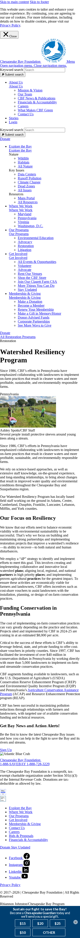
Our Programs (19, 234)
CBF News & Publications (36, 98)
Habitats (23, 162)
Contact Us (26, 114)
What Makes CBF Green (35, 110)
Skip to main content (14, 2)
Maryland (24, 214)
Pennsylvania (27, 218)
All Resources (28, 202)
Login (13, 122)
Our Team (25, 94)
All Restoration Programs (18, 337)
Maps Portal (26, 198)
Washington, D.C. (30, 226)
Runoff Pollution (29, 178)
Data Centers (27, 174)
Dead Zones (26, 186)
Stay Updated (27, 289)
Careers (23, 106)
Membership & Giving (25, 297)
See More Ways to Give (34, 325)
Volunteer (24, 266)
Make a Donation (30, 301)
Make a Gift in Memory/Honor (39, 313)
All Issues (25, 190)
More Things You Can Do (36, 285)
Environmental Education (36, 238)
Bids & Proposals (21, 836)
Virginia (23, 222)
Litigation (24, 250)
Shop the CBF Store (32, 278)
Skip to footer (39, 2)
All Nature (25, 166)
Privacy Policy (10, 25)
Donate (5, 139)
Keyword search (11, 70)
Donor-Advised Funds (33, 317)
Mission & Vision (30, 90)
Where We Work (20, 210)
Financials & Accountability (37, 102)
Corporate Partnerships (34, 321)
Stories (13, 118)
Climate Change (29, 182)
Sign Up (6, 750)
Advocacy (25, 242)
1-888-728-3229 (38, 764)
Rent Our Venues (30, 274)
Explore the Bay (20, 150)
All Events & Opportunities (37, 262)
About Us (16, 86)
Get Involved (18, 258)
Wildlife (23, 158)
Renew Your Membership (36, 309)
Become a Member (31, 305)
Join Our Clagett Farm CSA (37, 281)
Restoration (26, 246)
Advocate (24, 270)
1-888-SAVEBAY (13, 764)
